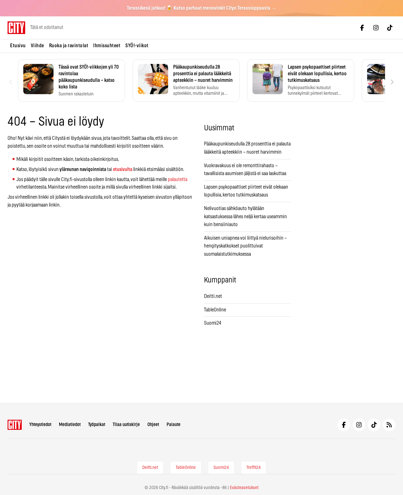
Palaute (173, 424)
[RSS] (389, 424)
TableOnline (215, 309)
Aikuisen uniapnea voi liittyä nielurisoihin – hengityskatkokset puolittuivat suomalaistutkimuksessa (245, 246)
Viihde (37, 45)
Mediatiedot (70, 424)
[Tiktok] (389, 27)
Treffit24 (254, 467)
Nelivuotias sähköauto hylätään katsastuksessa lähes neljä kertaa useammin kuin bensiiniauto (245, 216)
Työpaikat (96, 424)
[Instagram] (376, 27)
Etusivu (18, 45)
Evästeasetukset (244, 488)
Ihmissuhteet (106, 45)
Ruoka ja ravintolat (68, 45)
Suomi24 (212, 323)
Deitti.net (213, 296)
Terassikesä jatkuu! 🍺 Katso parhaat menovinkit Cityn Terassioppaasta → (201, 8)
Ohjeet (153, 424)
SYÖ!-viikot (137, 45)
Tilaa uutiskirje (126, 424)
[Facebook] (362, 27)
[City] (15, 425)
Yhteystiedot (40, 424)
